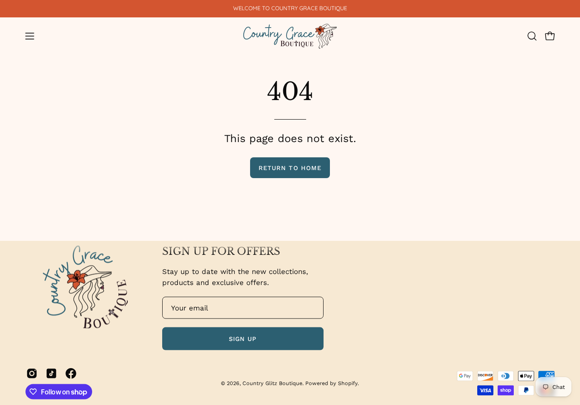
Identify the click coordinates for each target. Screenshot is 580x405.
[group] (290, 8)
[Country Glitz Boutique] (290, 36)
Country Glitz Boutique (272, 383)
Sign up (243, 338)
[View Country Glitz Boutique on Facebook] (71, 373)
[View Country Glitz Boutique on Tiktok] (51, 373)
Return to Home (290, 168)
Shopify (348, 383)
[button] (532, 36)
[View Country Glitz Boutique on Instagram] (31, 373)
